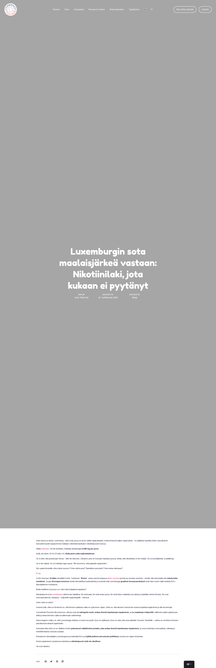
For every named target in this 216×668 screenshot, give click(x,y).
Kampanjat (79, 9)
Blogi (134, 297)
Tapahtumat (134, 9)
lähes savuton (113, 578)
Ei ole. (38, 573)
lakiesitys (45, 549)
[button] (205, 9)
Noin (67, 9)
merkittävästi (57, 594)
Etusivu (56, 9)
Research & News (97, 9)
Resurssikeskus (117, 9)
